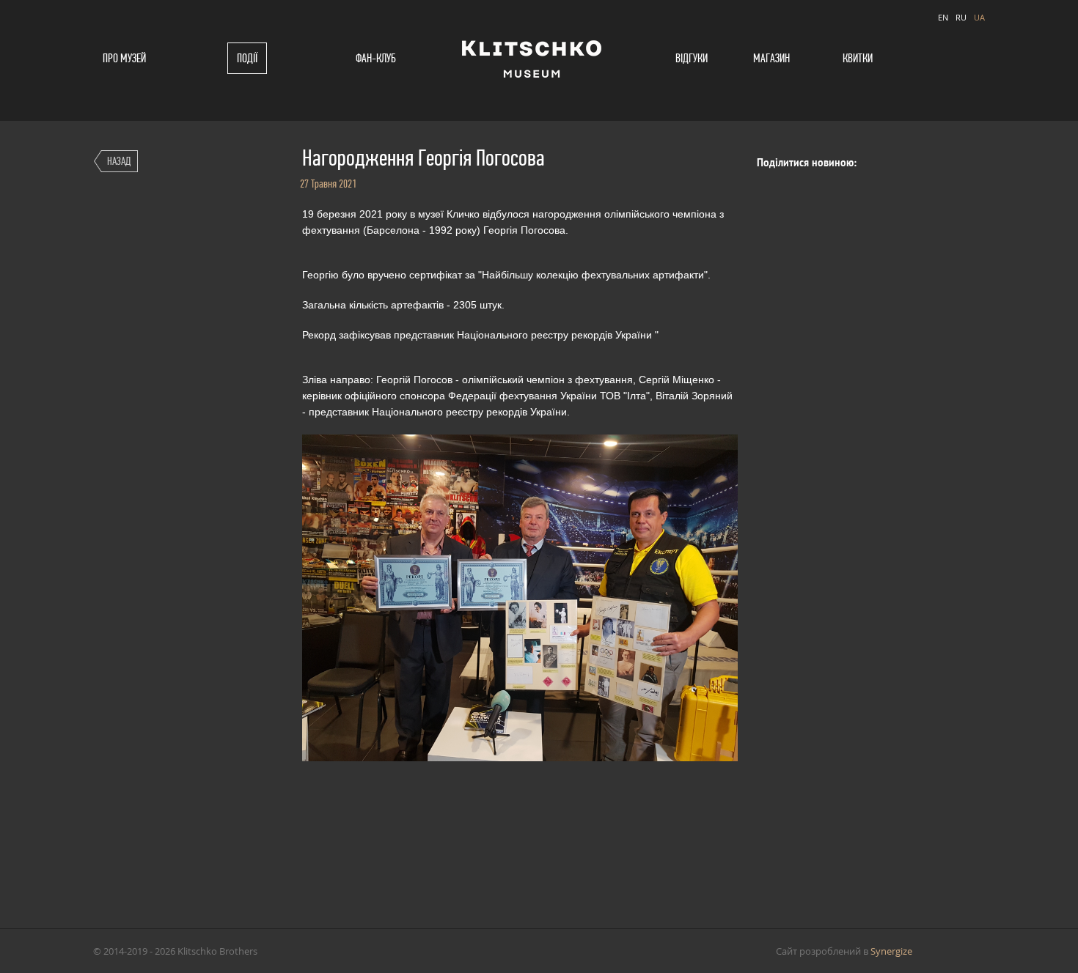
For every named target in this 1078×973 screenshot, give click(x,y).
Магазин (771, 58)
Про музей (124, 58)
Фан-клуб (376, 58)
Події (247, 58)
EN (943, 17)
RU (961, 17)
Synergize (891, 951)
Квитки (858, 58)
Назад (119, 161)
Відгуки (691, 58)
